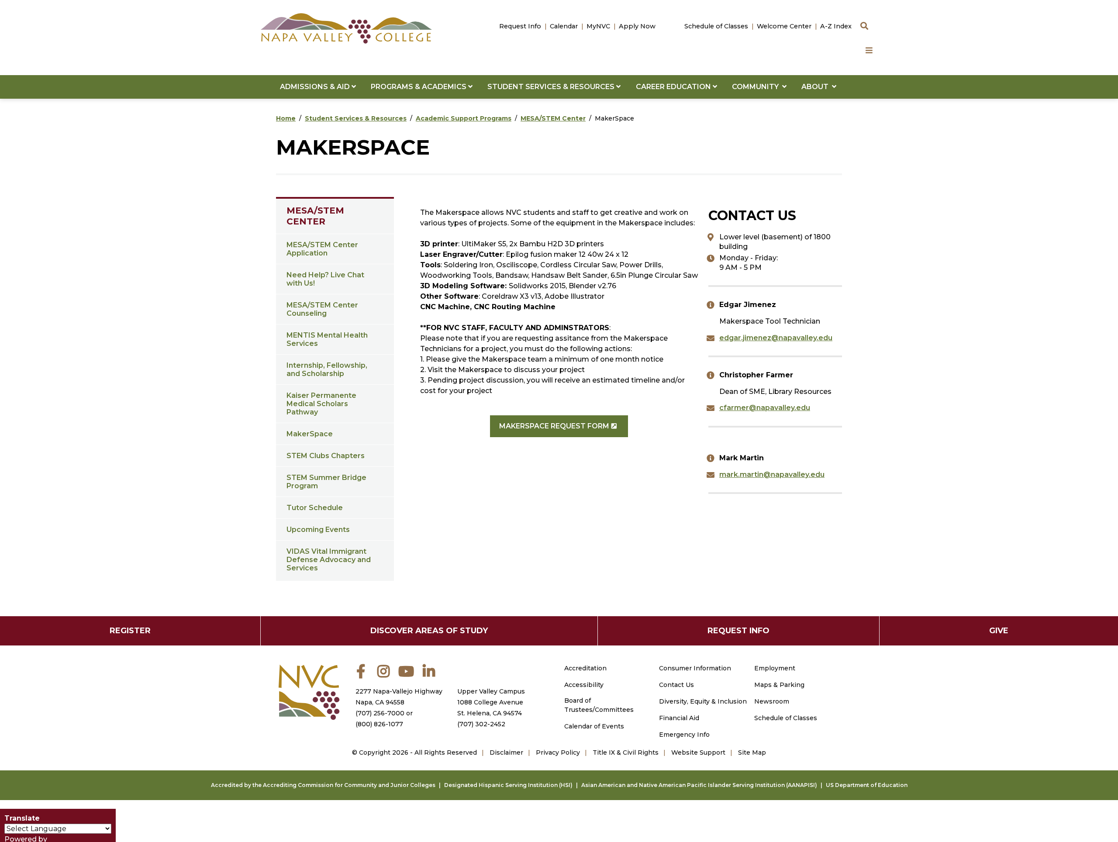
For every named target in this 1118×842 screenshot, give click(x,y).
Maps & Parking (779, 685)
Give (998, 630)
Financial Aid (679, 718)
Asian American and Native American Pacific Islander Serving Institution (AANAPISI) (699, 785)
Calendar (564, 26)
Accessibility (584, 685)
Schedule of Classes (716, 26)
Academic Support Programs (463, 118)
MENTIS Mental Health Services (327, 339)
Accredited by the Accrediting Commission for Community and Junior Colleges (323, 785)
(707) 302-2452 (481, 724)
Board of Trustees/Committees (599, 705)
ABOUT (816, 87)
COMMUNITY (757, 87)
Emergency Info (684, 734)
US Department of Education (867, 785)
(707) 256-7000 (379, 713)
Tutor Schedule (314, 508)
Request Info (520, 26)
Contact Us (676, 685)
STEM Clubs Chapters (325, 456)
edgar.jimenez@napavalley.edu (775, 338)
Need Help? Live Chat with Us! (325, 279)
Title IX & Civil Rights (626, 752)
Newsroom (771, 701)
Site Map (752, 752)
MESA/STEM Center (553, 118)
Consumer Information (695, 668)
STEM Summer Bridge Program (326, 481)
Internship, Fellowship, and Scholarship (326, 369)
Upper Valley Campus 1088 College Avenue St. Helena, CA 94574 (491, 702)
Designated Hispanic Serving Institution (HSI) (508, 785)
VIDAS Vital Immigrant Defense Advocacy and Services (328, 559)
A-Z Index (836, 26)
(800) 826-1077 (379, 724)
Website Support (698, 752)
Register (130, 630)
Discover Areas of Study (429, 630)
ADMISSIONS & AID (316, 87)
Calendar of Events (594, 726)
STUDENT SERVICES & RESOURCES (551, 87)
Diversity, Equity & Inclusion (703, 701)
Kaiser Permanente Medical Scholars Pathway (321, 403)
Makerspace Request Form (554, 426)
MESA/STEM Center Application (322, 249)
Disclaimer (506, 752)
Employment (774, 668)
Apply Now (637, 26)
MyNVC (598, 26)
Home (286, 118)
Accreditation (585, 668)
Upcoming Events (318, 529)
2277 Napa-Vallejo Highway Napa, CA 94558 (398, 696)
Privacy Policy (558, 752)
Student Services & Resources (356, 118)
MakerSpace (309, 434)
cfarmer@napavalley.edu (764, 408)
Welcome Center (784, 26)
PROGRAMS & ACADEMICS (419, 87)
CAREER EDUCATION (674, 87)
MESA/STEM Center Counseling (322, 309)
